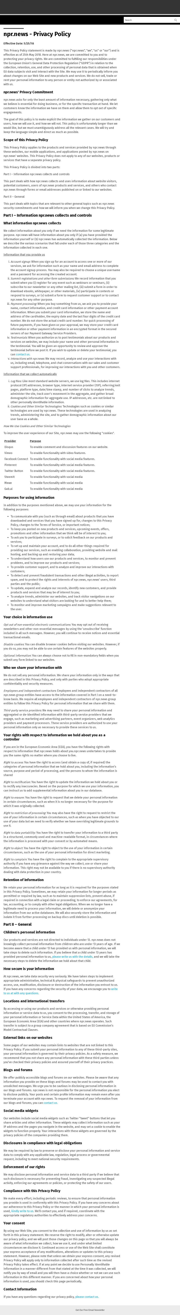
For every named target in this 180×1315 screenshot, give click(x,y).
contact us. (23, 354)
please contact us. (87, 1296)
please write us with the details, (72, 956)
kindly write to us (22, 1211)
